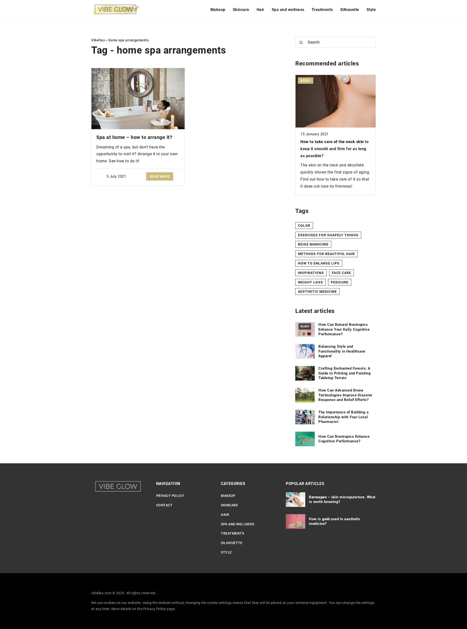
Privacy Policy (154, 609)
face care (341, 273)
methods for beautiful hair (326, 254)
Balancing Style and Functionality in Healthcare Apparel (341, 351)
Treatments (322, 9)
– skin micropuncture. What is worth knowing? (342, 499)
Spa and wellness (288, 9)
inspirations (311, 273)
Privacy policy (170, 496)
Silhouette (349, 9)
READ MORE (160, 176)
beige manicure (313, 244)
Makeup (217, 9)
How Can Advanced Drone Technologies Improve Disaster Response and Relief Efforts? (345, 395)
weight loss (310, 282)
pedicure (340, 282)
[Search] (301, 42)
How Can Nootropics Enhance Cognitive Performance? (343, 439)
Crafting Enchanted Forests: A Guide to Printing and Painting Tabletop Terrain (344, 373)
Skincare (241, 9)
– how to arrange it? (134, 137)
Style (371, 9)
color (304, 226)
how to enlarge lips (319, 263)
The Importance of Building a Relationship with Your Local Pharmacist (343, 417)
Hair (260, 9)
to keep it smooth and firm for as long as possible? (334, 148)
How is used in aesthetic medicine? (334, 521)
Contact (164, 505)
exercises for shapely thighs (328, 235)
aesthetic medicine (317, 291)
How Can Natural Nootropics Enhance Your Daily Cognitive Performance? (343, 329)
